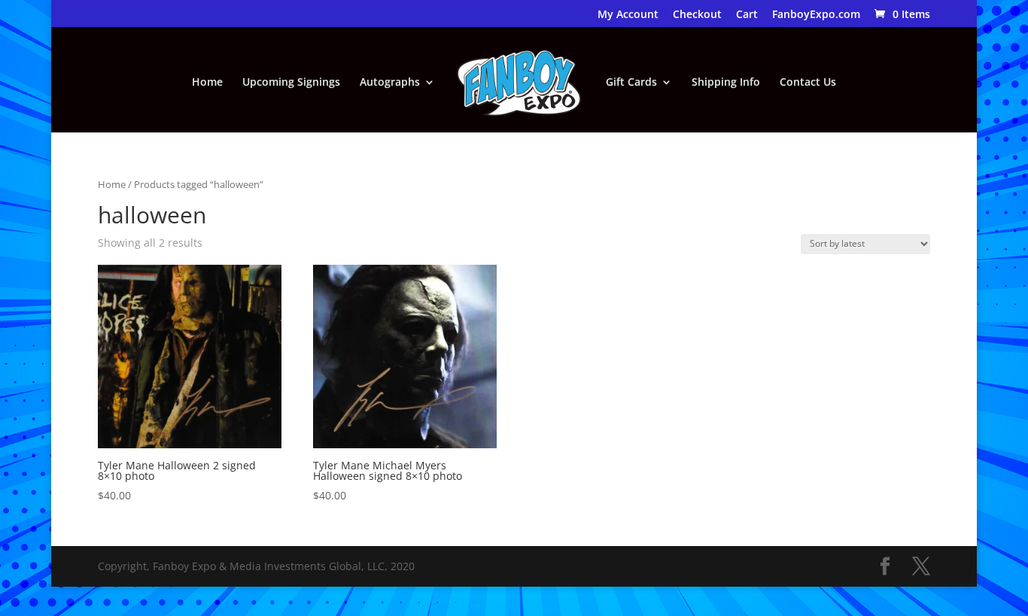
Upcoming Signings (291, 83)
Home (207, 83)
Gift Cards (631, 83)
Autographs (390, 83)
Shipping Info (726, 83)
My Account (628, 15)
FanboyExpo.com (816, 15)
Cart (747, 15)
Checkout (697, 15)
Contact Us (808, 83)
